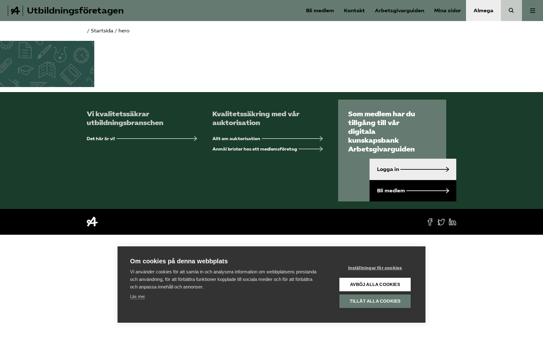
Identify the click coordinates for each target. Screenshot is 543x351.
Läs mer (137, 296)
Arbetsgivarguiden (399, 11)
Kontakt (354, 11)
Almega (483, 11)
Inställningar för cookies (375, 268)
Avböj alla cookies (375, 284)
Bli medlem (320, 11)
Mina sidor (447, 11)
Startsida (102, 31)
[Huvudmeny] (532, 10)
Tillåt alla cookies (375, 301)
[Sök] (511, 10)
